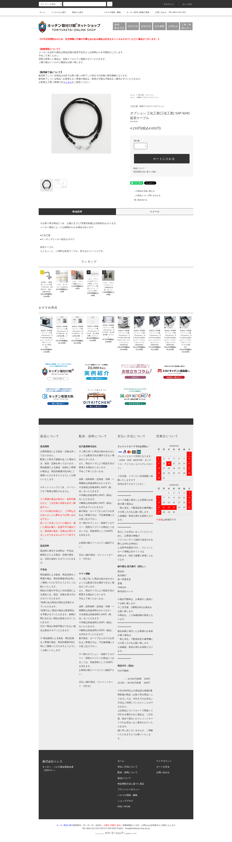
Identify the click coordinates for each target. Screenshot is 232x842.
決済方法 (133, 26)
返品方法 (146, 26)
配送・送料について (127, 772)
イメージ (155, 211)
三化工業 (140, 95)
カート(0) (187, 4)
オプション (150, 95)
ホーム (42, 12)
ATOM (127, 806)
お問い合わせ (161, 12)
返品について (139, 168)
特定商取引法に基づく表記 (144, 172)
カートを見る (163, 766)
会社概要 (160, 26)
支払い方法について (127, 766)
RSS (120, 806)
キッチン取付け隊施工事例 (138, 12)
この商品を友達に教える (144, 191)
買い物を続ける (140, 200)
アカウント (169, 4)
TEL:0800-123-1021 (177, 12)
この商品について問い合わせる (147, 195)
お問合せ (173, 26)
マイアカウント (164, 761)
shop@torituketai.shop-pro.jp (137, 828)
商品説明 (77, 211)
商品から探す (77, 12)
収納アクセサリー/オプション (147, 97)
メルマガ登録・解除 (112, 12)
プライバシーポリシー (129, 789)
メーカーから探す (58, 12)
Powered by (99, 834)
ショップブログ (125, 801)
